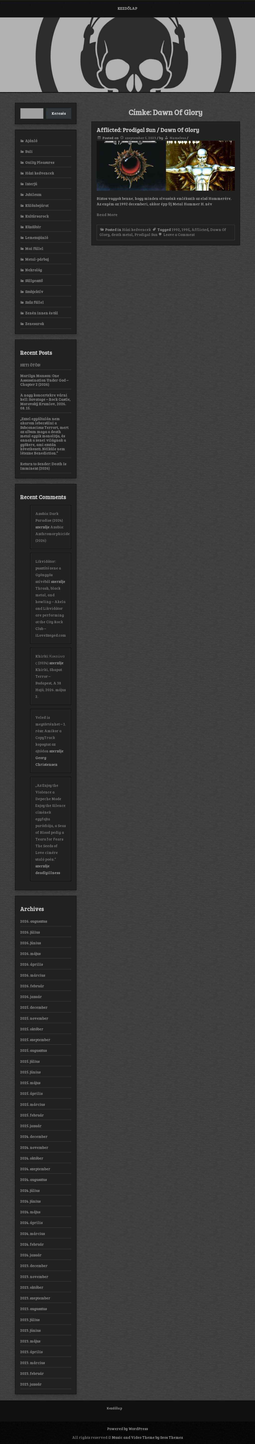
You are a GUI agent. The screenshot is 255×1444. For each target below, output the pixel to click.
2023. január (31, 1384)
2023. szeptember (35, 1297)
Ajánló (31, 140)
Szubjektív (34, 291)
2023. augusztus (33, 1308)
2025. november (34, 1018)
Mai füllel (34, 248)
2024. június (30, 1201)
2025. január (31, 1125)
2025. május (30, 1082)
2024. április (31, 1222)
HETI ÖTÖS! (30, 364)
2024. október (31, 1158)
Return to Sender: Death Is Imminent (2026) (43, 465)
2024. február (32, 1244)
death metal (122, 234)
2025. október (31, 1028)
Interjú (31, 183)
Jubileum (33, 194)
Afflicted (199, 229)
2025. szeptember (35, 1039)
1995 (186, 229)
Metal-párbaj (37, 259)
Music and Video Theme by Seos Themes (147, 1437)
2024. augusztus (33, 1179)
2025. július (30, 1061)
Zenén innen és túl (41, 312)
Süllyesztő (34, 280)
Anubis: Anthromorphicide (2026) (52, 533)
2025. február (32, 1114)
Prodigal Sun (146, 234)
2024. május (30, 1211)
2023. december (34, 1265)
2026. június (30, 942)
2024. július (30, 1190)
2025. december (34, 1007)
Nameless (178, 137)
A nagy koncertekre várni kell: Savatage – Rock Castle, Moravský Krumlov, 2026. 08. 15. (45, 401)
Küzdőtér (33, 226)
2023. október (31, 1287)
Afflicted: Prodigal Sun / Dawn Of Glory (148, 129)
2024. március (32, 1233)
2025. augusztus (33, 1050)
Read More (107, 214)
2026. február (32, 985)
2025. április (31, 1093)
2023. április (31, 1351)
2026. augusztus (33, 921)
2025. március (32, 1104)
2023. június (30, 1330)
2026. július (30, 932)
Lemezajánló (36, 237)
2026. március (32, 975)
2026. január (31, 996)
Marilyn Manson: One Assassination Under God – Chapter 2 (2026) (44, 380)
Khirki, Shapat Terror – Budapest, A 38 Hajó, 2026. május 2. (50, 683)
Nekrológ (33, 269)
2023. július (30, 1319)
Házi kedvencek (136, 229)
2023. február (32, 1373)
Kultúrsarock (37, 216)
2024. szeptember (35, 1168)
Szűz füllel (34, 302)
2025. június (30, 1071)
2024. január (31, 1254)
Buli (29, 151)
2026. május (30, 953)
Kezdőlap (127, 8)
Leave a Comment (179, 234)
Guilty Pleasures (39, 162)
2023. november (34, 1276)
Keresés (59, 113)
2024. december (34, 1136)
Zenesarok (34, 323)
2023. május (30, 1340)
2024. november (34, 1147)
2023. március (32, 1362)
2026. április (31, 964)
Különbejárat (37, 205)
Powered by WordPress (127, 1428)
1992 (176, 229)
